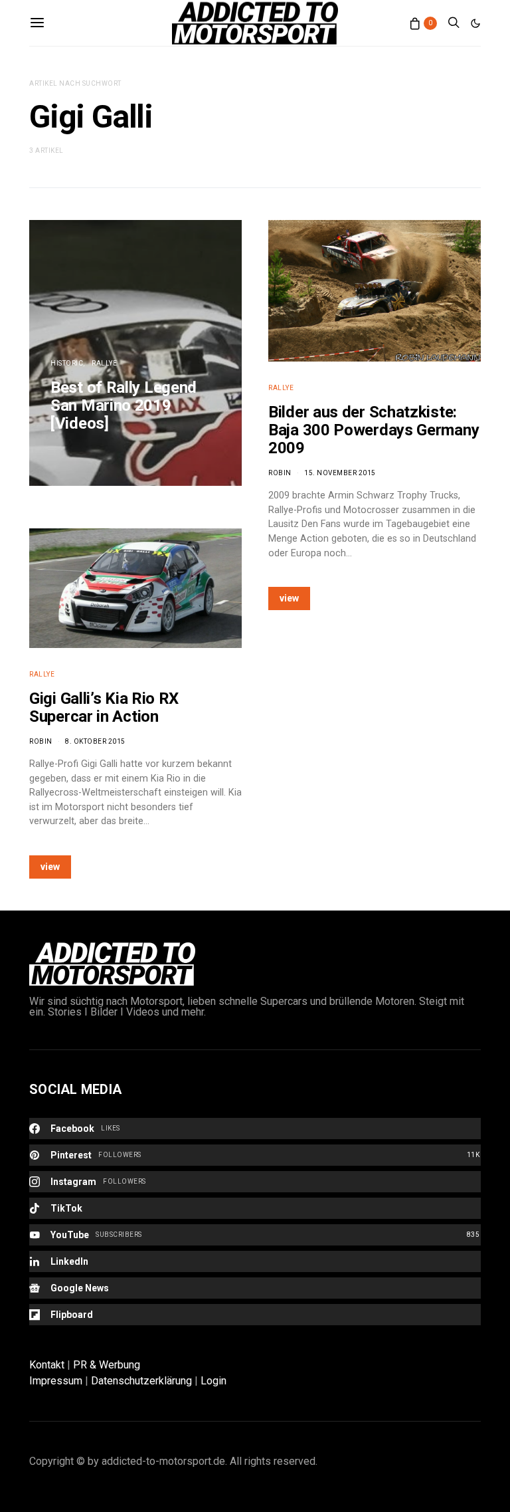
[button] (475, 23)
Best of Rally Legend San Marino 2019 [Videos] (123, 405)
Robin (40, 741)
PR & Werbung (106, 1364)
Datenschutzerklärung (141, 1380)
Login (213, 1380)
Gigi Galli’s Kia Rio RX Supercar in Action (104, 707)
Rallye (104, 363)
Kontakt (46, 1364)
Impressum (55, 1380)
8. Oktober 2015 (95, 741)
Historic (66, 363)
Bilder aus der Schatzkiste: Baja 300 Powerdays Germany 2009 (373, 430)
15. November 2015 (340, 473)
